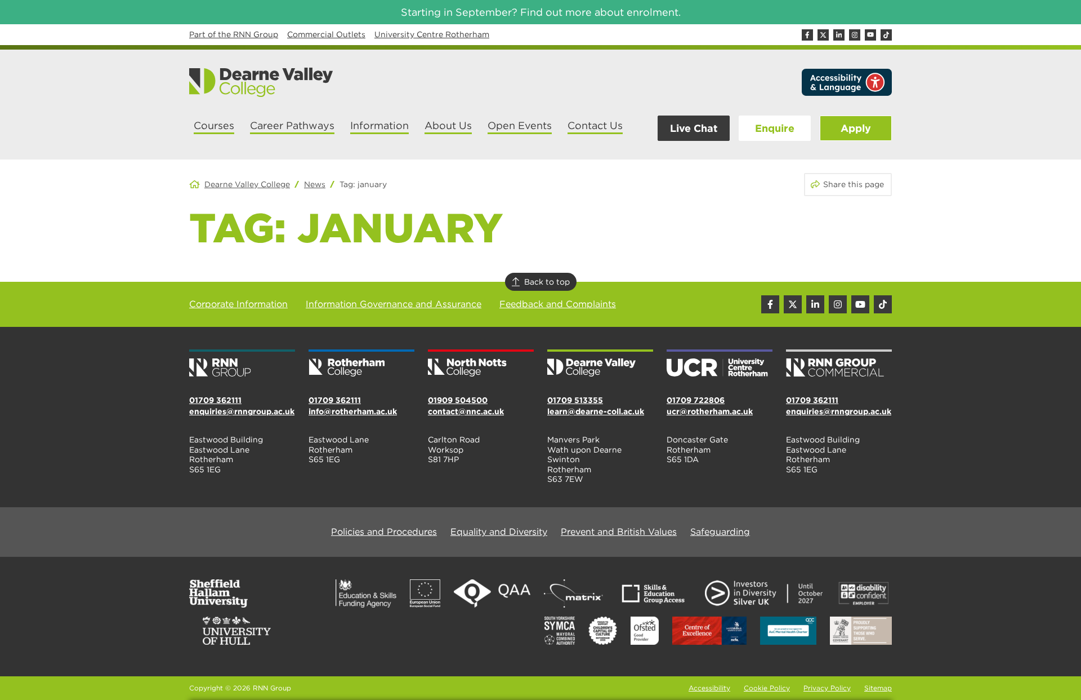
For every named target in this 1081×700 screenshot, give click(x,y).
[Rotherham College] (361, 364)
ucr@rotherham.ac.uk (710, 411)
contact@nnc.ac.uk (466, 411)
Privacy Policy (827, 688)
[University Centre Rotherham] (719, 364)
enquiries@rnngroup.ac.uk (241, 411)
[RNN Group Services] (839, 364)
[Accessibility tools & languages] (847, 82)
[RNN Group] (242, 364)
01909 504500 (458, 400)
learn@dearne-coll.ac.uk (595, 411)
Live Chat (693, 128)
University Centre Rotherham (431, 34)
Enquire (774, 128)
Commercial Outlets (326, 34)
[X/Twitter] (823, 35)
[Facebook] (807, 35)
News (314, 184)
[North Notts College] (481, 364)
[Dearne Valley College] (261, 82)
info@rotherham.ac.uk (353, 411)
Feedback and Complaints (557, 304)
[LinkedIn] (839, 35)
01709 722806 (696, 400)
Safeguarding (720, 531)
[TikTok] (886, 35)
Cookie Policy (767, 688)
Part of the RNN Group (233, 34)
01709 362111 (215, 400)
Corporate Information (238, 304)
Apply (856, 128)
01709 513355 (575, 400)
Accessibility (709, 688)
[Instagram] (854, 35)
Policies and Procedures (384, 531)
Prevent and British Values (619, 531)
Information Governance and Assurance (393, 304)
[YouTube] (870, 35)
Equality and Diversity (498, 531)
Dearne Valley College (247, 184)
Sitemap (878, 688)
